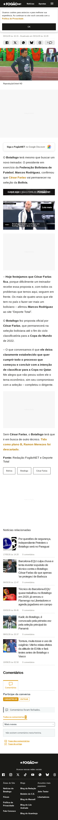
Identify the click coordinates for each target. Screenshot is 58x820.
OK (29, 27)
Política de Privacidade (13, 19)
